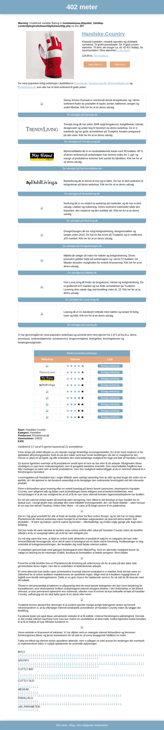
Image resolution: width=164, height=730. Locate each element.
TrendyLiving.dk (97, 83)
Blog (72, 725)
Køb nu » (120, 64)
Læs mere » (95, 64)
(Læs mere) (123, 50)
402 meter (82, 7)
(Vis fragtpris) (101, 55)
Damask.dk (80, 83)
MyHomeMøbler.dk (118, 83)
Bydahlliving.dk (26, 87)
